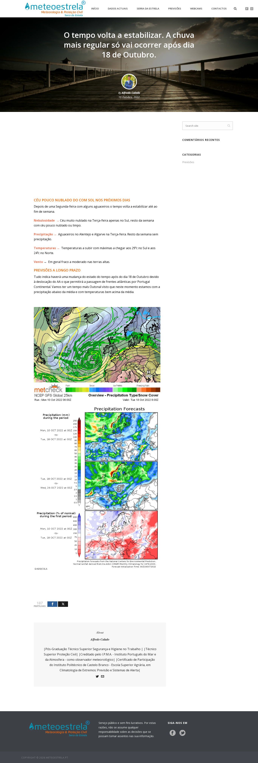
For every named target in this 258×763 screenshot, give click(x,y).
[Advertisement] (97, 164)
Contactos (219, 8)
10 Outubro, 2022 (129, 97)
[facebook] (173, 733)
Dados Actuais (118, 8)
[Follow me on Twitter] (97, 677)
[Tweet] (63, 604)
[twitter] (182, 733)
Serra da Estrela (148, 8)
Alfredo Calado (131, 93)
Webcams (196, 8)
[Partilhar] (52, 604)
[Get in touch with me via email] (102, 677)
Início (95, 8)
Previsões (174, 8)
